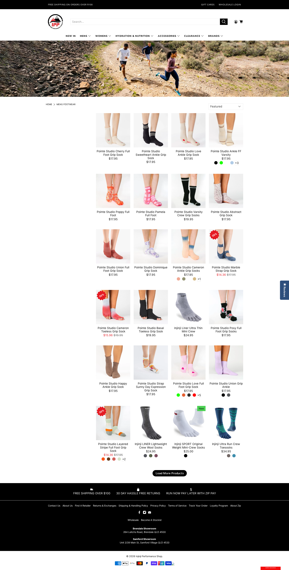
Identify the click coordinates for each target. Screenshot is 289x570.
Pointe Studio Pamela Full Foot (150, 213)
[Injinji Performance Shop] (55, 22)
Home (49, 104)
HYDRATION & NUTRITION (133, 36)
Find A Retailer (83, 505)
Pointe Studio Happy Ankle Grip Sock (113, 385)
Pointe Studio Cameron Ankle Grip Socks (188, 269)
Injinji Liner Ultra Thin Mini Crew (188, 329)
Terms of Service (177, 505)
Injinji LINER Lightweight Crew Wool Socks (151, 445)
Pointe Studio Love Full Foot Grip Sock (188, 385)
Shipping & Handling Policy (133, 505)
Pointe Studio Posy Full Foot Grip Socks (226, 329)
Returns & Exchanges (104, 505)
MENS (83, 36)
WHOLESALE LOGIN (230, 4)
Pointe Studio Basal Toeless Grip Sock (151, 329)
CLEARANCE (192, 36)
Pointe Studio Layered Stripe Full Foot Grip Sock (113, 447)
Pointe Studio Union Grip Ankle (226, 385)
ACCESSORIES (167, 36)
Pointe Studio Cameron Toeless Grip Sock (113, 329)
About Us (68, 505)
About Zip (235, 505)
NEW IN (71, 36)
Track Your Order (198, 505)
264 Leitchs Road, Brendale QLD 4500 (144, 532)
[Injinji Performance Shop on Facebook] (139, 513)
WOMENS (101, 36)
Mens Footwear (66, 104)
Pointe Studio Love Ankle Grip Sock (188, 153)
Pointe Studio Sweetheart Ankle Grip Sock (151, 155)
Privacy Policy (158, 505)
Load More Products (170, 473)
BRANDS (214, 36)
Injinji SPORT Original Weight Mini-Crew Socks (188, 445)
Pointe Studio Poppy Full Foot (113, 213)
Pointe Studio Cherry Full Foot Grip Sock (113, 153)
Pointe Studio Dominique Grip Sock (150, 269)
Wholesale (133, 520)
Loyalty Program (219, 505)
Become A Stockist (151, 520)
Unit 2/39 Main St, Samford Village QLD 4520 (144, 542)
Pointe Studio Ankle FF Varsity (226, 153)
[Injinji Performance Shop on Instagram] (144, 513)
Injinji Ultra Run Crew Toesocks (226, 445)
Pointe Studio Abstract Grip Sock (226, 213)
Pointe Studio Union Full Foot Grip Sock (113, 269)
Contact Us (54, 505)
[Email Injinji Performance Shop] (149, 513)
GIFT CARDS (208, 4)
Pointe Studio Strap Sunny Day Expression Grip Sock (151, 387)
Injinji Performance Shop (149, 556)
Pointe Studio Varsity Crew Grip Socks (188, 213)
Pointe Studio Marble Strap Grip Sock (226, 269)
